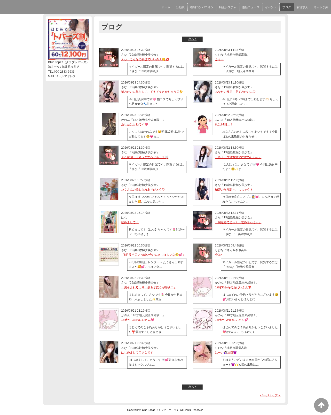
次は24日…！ (224, 124)
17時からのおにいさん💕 (231, 320)
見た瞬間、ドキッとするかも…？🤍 (144, 157)
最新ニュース (251, 7)
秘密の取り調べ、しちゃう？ (234, 189)
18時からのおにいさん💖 (137, 320)
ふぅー (219, 59)
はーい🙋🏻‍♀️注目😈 (226, 352)
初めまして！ (130, 222)
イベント (271, 7)
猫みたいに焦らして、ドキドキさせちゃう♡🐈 (152, 91)
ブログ (286, 7)
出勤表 (180, 7)
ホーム (166, 7)
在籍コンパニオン (201, 7)
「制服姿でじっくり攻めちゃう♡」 (238, 222)
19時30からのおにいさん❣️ (233, 287)
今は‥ (219, 254)
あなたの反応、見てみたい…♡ (235, 91)
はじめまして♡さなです (137, 352)
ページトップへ (270, 395)
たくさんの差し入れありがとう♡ (143, 189)
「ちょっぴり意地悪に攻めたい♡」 (238, 157)
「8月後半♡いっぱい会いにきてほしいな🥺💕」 (153, 254)
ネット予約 (321, 7)
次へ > (192, 39)
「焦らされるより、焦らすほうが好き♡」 (148, 287)
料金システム (227, 7)
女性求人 (302, 7)
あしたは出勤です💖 (134, 124)
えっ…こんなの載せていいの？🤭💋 (145, 59)
